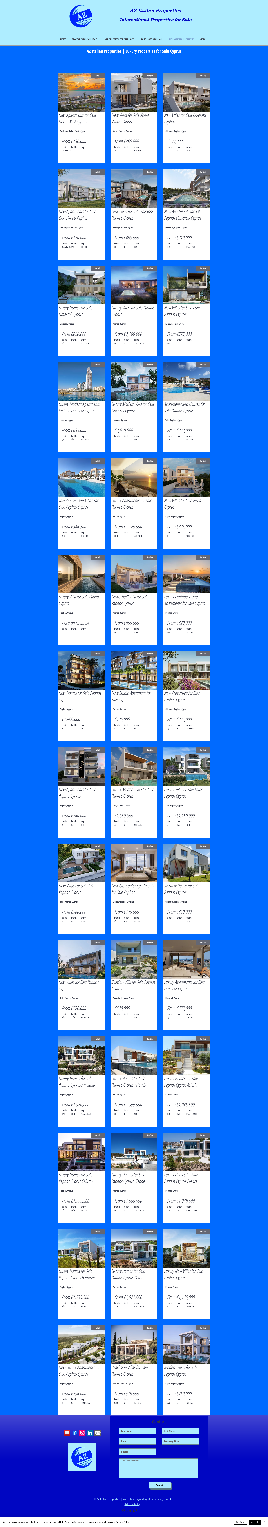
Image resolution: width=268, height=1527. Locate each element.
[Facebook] (75, 1433)
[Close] (264, 1522)
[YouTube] (67, 1433)
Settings (240, 1522)
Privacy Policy (122, 1522)
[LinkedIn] (90, 1433)
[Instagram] (82, 1433)
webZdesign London (162, 1499)
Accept (254, 1522)
